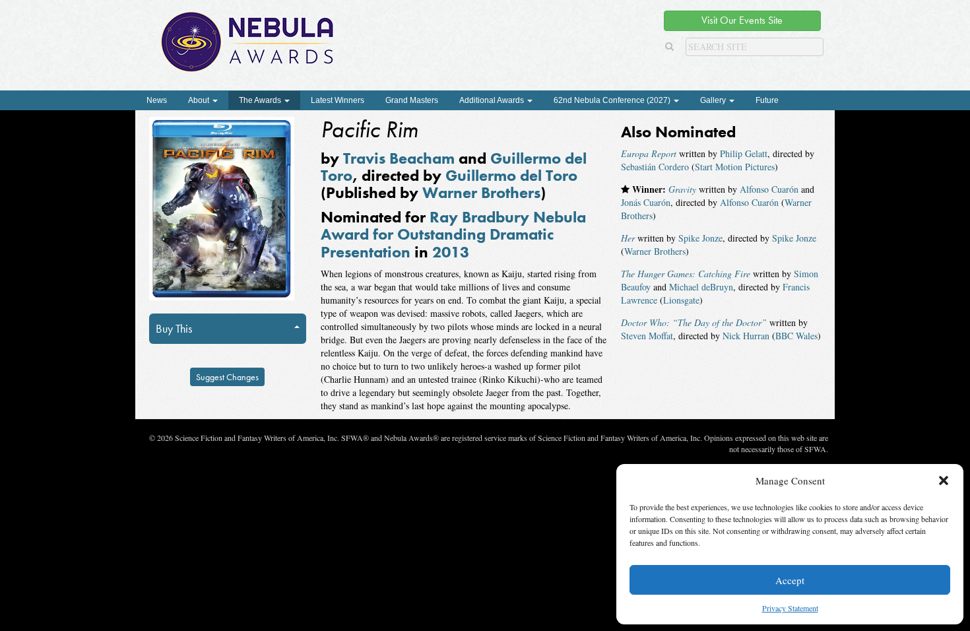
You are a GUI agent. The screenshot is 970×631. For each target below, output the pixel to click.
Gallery (714, 100)
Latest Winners (337, 100)
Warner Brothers (481, 192)
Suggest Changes (227, 377)
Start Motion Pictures (735, 166)
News (156, 100)
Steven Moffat (647, 335)
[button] (943, 480)
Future (767, 100)
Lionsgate (681, 300)
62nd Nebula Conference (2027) (613, 100)
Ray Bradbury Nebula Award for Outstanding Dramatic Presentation (453, 234)
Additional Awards (492, 100)
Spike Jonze (700, 238)
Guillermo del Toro (511, 175)
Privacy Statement (790, 608)
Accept (789, 580)
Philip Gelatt (743, 153)
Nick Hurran (746, 335)
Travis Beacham (399, 158)
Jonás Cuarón (645, 202)
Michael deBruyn (701, 287)
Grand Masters (411, 100)
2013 (450, 252)
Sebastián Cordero (655, 166)
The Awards (261, 100)
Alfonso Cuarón (769, 189)
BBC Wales (796, 335)
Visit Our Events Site (742, 20)
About (199, 100)
